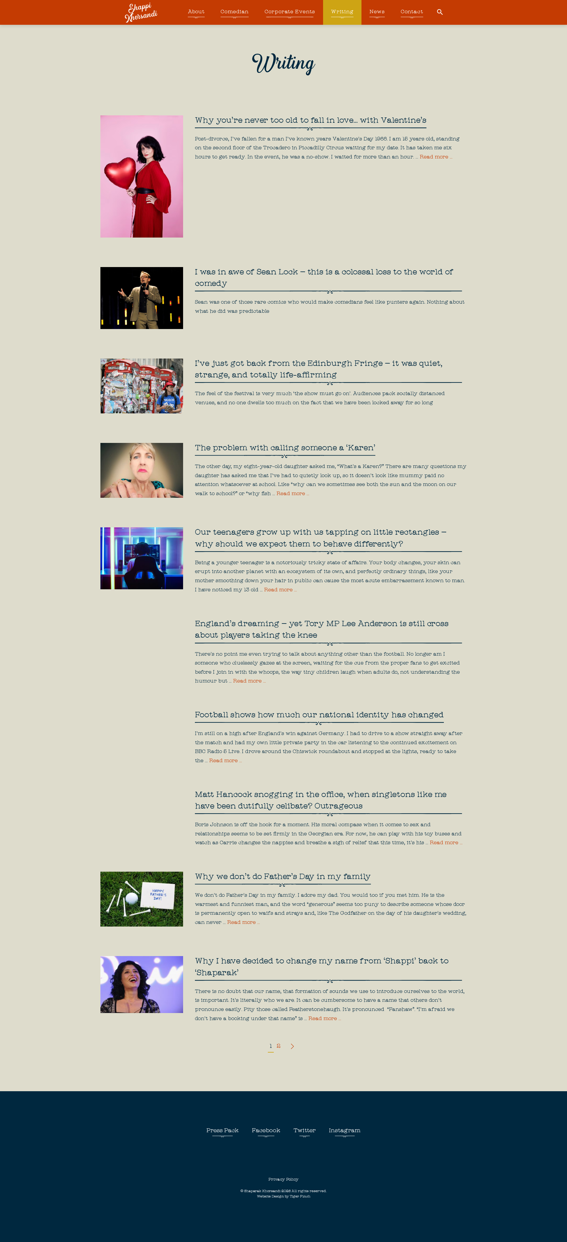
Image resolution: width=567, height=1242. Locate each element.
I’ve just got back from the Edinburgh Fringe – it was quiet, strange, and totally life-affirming (318, 370)
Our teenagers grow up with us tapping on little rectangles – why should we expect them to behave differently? (321, 539)
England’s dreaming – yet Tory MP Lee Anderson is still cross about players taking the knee (322, 630)
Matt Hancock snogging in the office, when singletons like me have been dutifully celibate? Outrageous (321, 801)
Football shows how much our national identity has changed (319, 715)
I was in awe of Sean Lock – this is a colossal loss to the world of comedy (324, 278)
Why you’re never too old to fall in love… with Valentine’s (310, 121)
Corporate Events (290, 12)
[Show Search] (440, 12)
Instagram (345, 1131)
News (377, 12)
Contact (412, 12)
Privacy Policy (283, 1180)
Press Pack (222, 1131)
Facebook (266, 1131)
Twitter (305, 1131)
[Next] (291, 1046)
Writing (342, 12)
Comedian (235, 12)
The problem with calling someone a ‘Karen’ (285, 448)
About (196, 12)
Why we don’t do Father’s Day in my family (283, 877)
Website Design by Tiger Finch (283, 1197)
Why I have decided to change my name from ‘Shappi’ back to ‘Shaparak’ (322, 967)
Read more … (436, 157)
